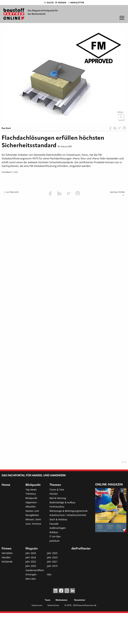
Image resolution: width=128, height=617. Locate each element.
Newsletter (77, 3)
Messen (62, 3)
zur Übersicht (12, 192)
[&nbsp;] (64, 75)
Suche (50, 3)
